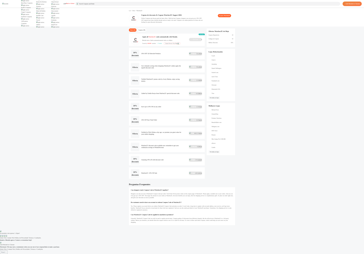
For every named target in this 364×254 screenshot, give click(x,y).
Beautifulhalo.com (216, 122)
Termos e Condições (35, 238)
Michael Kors (215, 110)
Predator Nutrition (216, 118)
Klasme (214, 135)
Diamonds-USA (216, 89)
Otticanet (214, 85)
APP (64, 4)
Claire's (214, 60)
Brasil (3, 252)
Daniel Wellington (216, 68)
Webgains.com (215, 126)
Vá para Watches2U (224, 15)
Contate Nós (10, 238)
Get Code (197, 39)
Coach (213, 56)
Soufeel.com (215, 72)
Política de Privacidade (21, 238)
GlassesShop (215, 114)
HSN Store (214, 130)
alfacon (213, 143)
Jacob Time (215, 76)
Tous (213, 93)
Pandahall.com (215, 81)
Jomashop (214, 64)
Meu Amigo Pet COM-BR (219, 139)
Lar (130, 10)
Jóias (133, 10)
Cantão (213, 147)
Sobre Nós (3, 238)
